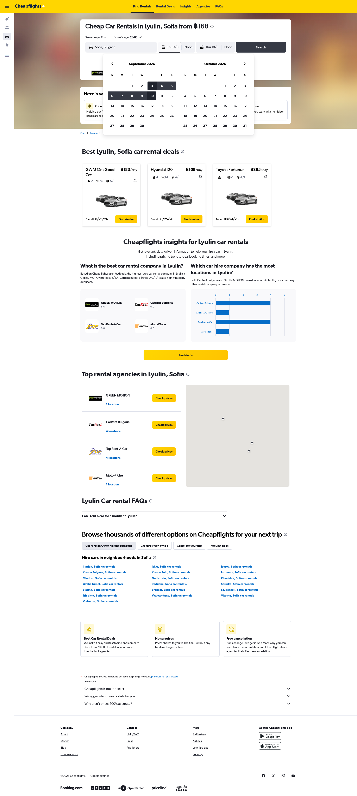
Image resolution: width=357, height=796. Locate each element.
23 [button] (142, 116)
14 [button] (122, 106)
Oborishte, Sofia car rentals (239, 578)
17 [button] (152, 106)
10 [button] (152, 96)
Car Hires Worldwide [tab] (154, 545)
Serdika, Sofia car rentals (237, 584)
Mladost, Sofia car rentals (100, 578)
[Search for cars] (7, 36)
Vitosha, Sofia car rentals (237, 595)
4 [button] (162, 86)
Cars (82, 133)
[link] (186, 355)
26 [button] (172, 116)
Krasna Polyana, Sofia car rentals (104, 572)
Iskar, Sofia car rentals (166, 566)
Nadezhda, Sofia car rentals (170, 578)
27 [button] (112, 125)
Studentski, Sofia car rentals (239, 589)
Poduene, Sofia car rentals (169, 584)
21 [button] (122, 116)
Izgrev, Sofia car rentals (236, 566)
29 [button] (132, 125)
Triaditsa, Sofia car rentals (100, 595)
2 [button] (142, 86)
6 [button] (112, 96)
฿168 (200, 26)
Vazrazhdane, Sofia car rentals (172, 595)
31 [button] (245, 125)
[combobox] (96, 37)
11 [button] (161, 96)
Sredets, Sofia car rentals (168, 589)
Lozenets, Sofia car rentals (238, 572)
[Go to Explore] (7, 45)
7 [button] (122, 96)
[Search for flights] (7, 19)
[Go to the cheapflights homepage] (30, 6)
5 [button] (172, 86)
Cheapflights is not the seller (104, 689)
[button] (7, 6)
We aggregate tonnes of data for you (109, 696)
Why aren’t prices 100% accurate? (108, 704)
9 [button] (142, 96)
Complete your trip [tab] (189, 545)
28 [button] (122, 125)
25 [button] (162, 116)
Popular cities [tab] (219, 545)
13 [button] (112, 106)
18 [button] (162, 106)
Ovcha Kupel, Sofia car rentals (103, 584)
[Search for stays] (7, 28)
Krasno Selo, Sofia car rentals (171, 572)
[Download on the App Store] (270, 746)
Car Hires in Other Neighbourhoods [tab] (109, 545)
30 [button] (142, 125)
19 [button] (172, 106)
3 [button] (152, 86)
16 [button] (142, 106)
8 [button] (132, 96)
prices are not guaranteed (164, 676)
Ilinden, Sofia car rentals (99, 566)
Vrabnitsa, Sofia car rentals (100, 601)
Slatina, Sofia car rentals (99, 589)
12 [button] (172, 96)
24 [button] (152, 116)
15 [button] (132, 106)
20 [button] (112, 116)
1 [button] (132, 86)
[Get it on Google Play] (270, 736)
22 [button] (132, 116)
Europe (94, 133)
